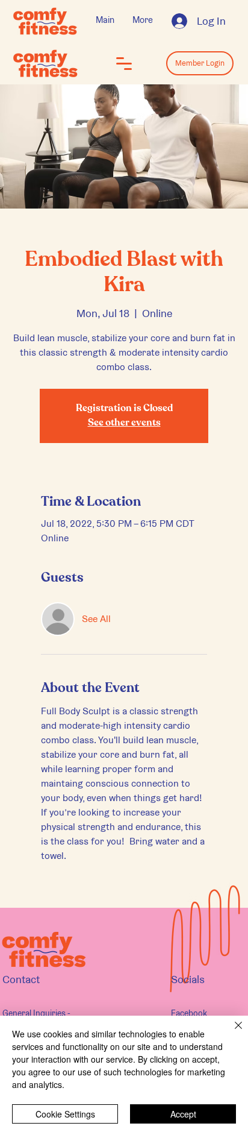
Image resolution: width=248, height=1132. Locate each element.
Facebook (189, 1013)
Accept (183, 1114)
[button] (124, 63)
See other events (124, 423)
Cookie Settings (65, 1114)
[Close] (231, 1032)
